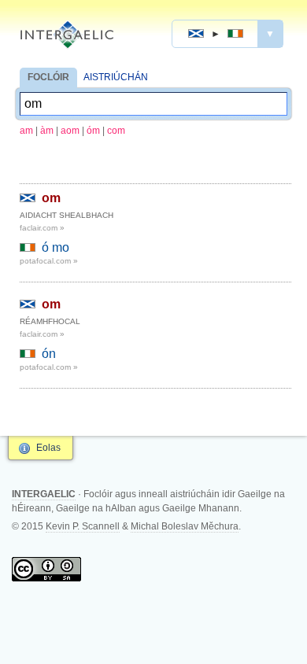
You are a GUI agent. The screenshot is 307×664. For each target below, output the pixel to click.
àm (47, 130)
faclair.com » (42, 227)
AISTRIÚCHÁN (115, 77)
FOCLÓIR (48, 77)
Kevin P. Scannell (83, 526)
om (51, 198)
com (116, 130)
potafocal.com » (49, 260)
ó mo (55, 247)
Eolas (48, 447)
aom (70, 130)
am (26, 130)
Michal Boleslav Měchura (185, 526)
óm (93, 130)
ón (49, 353)
